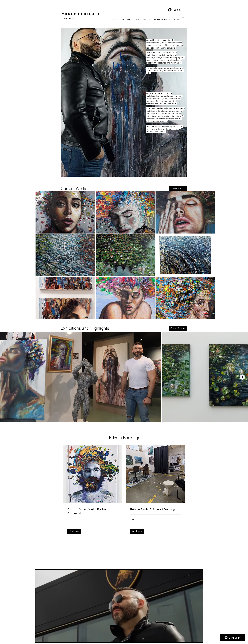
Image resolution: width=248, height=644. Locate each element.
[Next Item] (242, 377)
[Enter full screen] (199, 639)
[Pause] (38, 639)
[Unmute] (43, 639)
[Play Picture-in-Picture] (195, 639)
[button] (183, 17)
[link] (92, 511)
